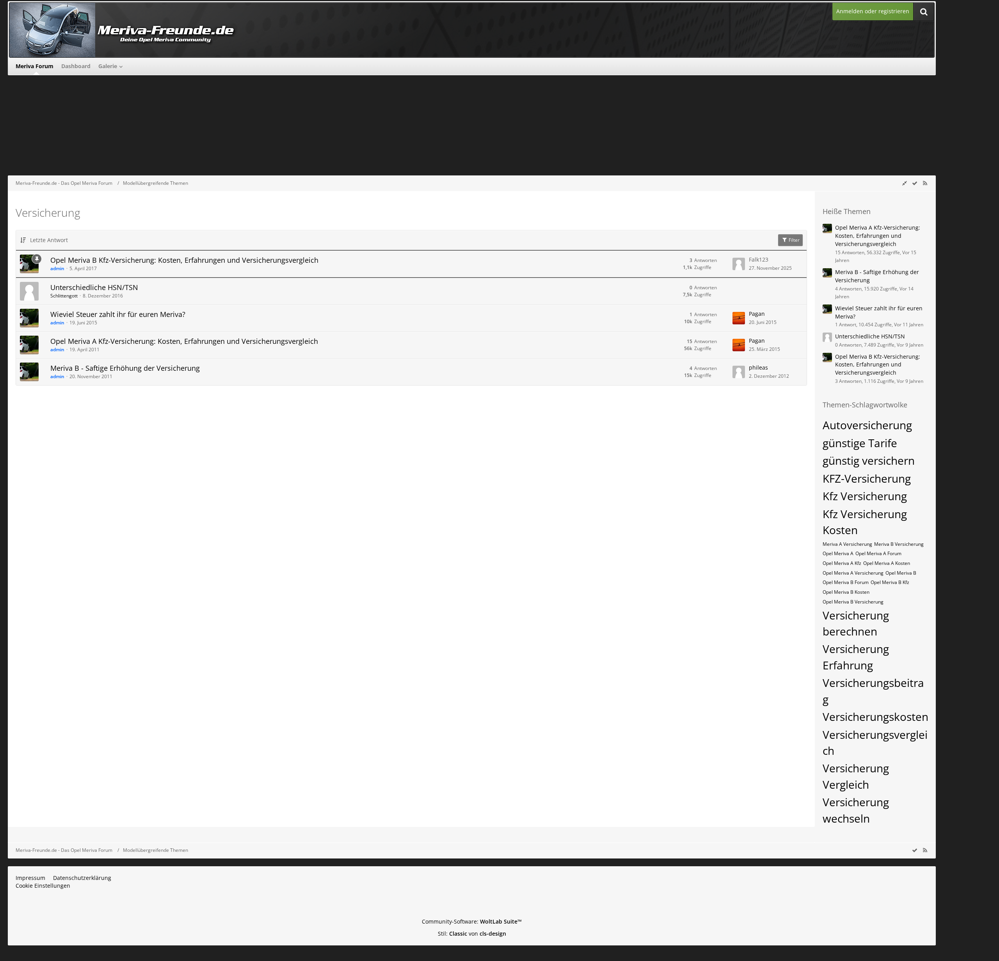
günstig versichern (869, 460)
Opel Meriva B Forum (846, 582)
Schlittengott (64, 295)
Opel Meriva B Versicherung (853, 601)
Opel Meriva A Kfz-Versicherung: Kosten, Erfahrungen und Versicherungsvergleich (184, 341)
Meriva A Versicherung (847, 544)
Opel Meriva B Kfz (890, 582)
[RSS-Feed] (925, 183)
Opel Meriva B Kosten (846, 592)
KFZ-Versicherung (867, 478)
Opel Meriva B (900, 573)
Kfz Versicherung (865, 495)
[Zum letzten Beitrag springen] (738, 264)
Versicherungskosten (875, 716)
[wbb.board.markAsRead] (915, 183)
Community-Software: (472, 921)
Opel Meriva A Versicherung (853, 573)
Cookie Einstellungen (43, 885)
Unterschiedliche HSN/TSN (94, 287)
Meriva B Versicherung (899, 544)
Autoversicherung (867, 425)
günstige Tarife (860, 442)
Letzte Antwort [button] (49, 240)
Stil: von (472, 933)
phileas (758, 367)
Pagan (757, 313)
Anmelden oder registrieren (872, 11)
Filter (793, 240)
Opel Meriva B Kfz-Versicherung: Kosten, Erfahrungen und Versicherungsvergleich (184, 260)
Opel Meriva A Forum (878, 553)
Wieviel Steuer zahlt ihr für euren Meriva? (117, 314)
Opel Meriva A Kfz (842, 563)
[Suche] (924, 11)
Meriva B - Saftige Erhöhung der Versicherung (125, 368)
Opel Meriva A (838, 553)
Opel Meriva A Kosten (886, 563)
